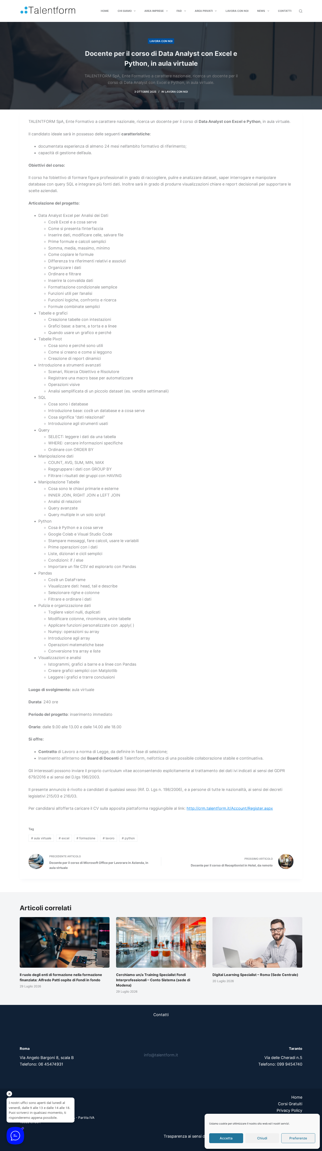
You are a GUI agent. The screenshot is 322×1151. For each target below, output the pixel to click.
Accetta (226, 1138)
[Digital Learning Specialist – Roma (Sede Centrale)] (257, 942)
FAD (179, 10)
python (128, 838)
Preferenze (298, 1138)
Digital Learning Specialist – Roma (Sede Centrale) (255, 974)
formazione (85, 838)
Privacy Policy (289, 1110)
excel (64, 838)
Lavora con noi (237, 10)
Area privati (204, 10)
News (261, 10)
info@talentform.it (161, 1055)
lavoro (108, 838)
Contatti (284, 10)
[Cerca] (300, 11)
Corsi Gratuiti (290, 1103)
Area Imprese (154, 10)
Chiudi (262, 1138)
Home (105, 10)
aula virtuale (41, 838)
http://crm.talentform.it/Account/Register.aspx (230, 808)
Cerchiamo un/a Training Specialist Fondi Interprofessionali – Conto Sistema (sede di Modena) (153, 979)
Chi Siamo (125, 10)
